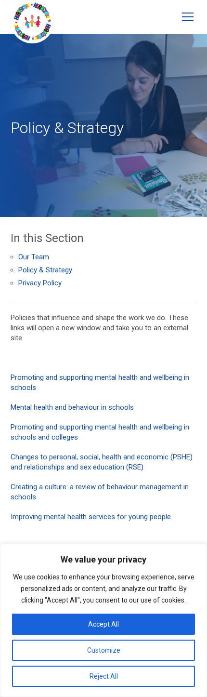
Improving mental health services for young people (91, 516)
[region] (103, 620)
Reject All (104, 676)
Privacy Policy (40, 283)
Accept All (103, 624)
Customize (103, 650)
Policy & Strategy (45, 270)
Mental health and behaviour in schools (72, 407)
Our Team (33, 257)
